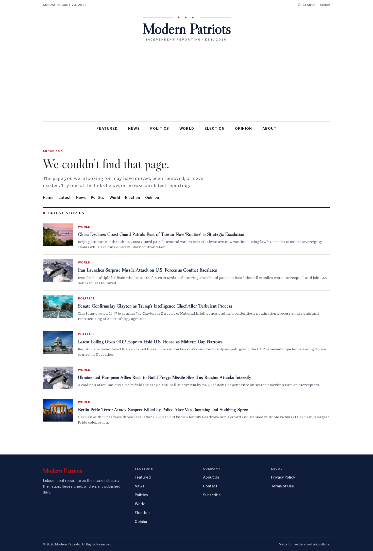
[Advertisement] (186, 79)
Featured (107, 128)
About (269, 128)
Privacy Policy (283, 477)
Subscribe (212, 495)
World (186, 128)
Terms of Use (282, 486)
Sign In (325, 5)
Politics (159, 128)
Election (215, 128)
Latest (65, 197)
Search (309, 5)
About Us (211, 477)
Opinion (243, 128)
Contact (210, 486)
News (134, 128)
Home (48, 197)
